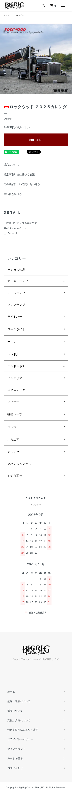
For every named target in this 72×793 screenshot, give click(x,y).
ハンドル (13, 354)
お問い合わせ (15, 768)
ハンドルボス (16, 366)
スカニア (13, 439)
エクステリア (16, 390)
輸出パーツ (14, 414)
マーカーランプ (17, 281)
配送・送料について (19, 701)
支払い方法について (19, 720)
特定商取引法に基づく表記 (19, 174)
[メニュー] (62, 5)
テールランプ (16, 293)
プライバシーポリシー (20, 739)
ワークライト (16, 329)
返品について (11, 164)
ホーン (11, 342)
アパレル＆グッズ (19, 463)
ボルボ (11, 427)
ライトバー (14, 316)
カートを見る (15, 758)
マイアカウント (16, 749)
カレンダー (19, 15)
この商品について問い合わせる (22, 184)
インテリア (14, 378)
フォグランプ (16, 304)
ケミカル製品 (16, 270)
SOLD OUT (36, 140)
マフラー (13, 402)
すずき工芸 (14, 475)
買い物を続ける (13, 194)
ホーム (6, 15)
